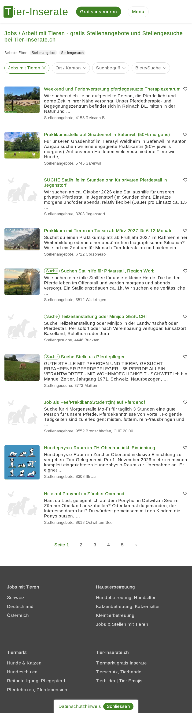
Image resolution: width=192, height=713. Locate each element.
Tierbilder (105, 680)
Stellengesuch (72, 53)
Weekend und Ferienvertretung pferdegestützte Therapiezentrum (112, 89)
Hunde (14, 662)
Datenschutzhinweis (80, 706)
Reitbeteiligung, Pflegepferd (36, 680)
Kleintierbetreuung (115, 615)
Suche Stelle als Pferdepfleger (93, 356)
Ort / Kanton (68, 67)
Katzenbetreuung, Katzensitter (128, 606)
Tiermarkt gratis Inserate (121, 662)
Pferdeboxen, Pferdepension (37, 689)
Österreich (18, 615)
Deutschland (20, 606)
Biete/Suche (148, 67)
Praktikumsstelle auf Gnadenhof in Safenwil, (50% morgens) (107, 134)
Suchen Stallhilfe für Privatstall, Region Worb (108, 270)
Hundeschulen (22, 671)
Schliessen (118, 706)
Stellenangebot (43, 53)
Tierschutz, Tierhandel (119, 671)
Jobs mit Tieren (24, 67)
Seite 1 (61, 544)
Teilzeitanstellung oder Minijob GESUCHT (104, 316)
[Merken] (185, 89)
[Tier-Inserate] (39, 11)
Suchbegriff (108, 67)
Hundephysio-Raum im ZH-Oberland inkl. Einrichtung (99, 447)
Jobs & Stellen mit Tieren (122, 624)
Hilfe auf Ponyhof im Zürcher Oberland (84, 493)
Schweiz (16, 597)
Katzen (34, 662)
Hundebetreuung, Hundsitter (125, 597)
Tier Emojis (130, 680)
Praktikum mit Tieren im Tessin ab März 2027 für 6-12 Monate (108, 230)
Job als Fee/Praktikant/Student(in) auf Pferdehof (94, 402)
